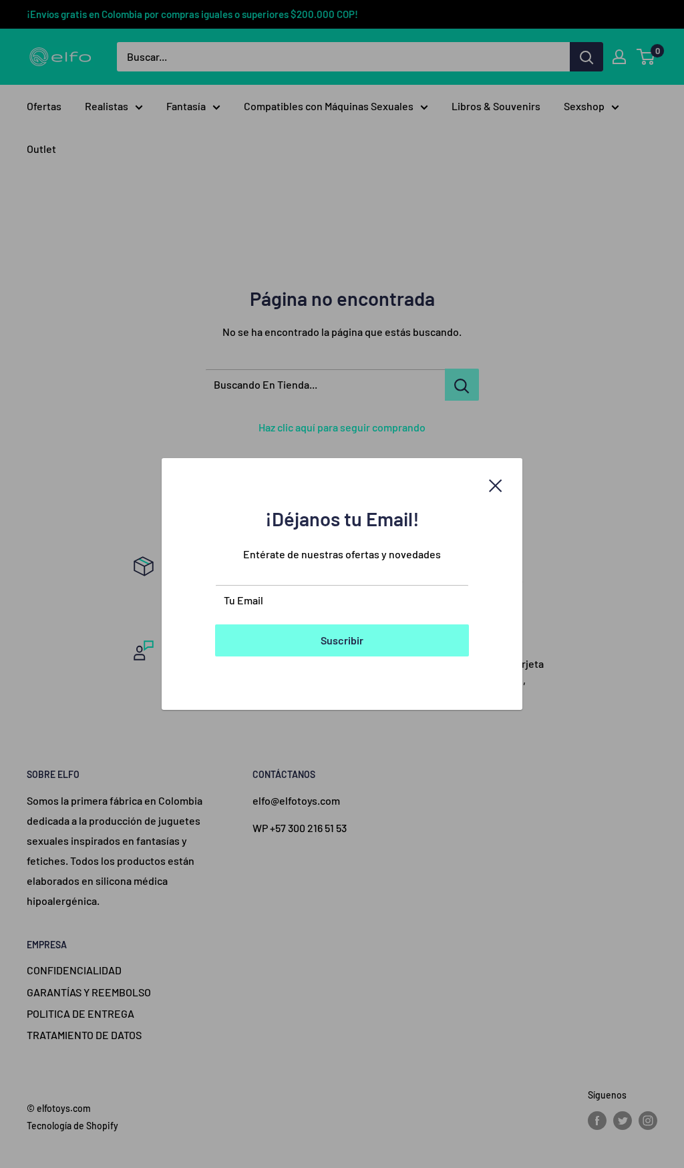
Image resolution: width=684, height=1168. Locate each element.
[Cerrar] (495, 484)
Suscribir (342, 640)
